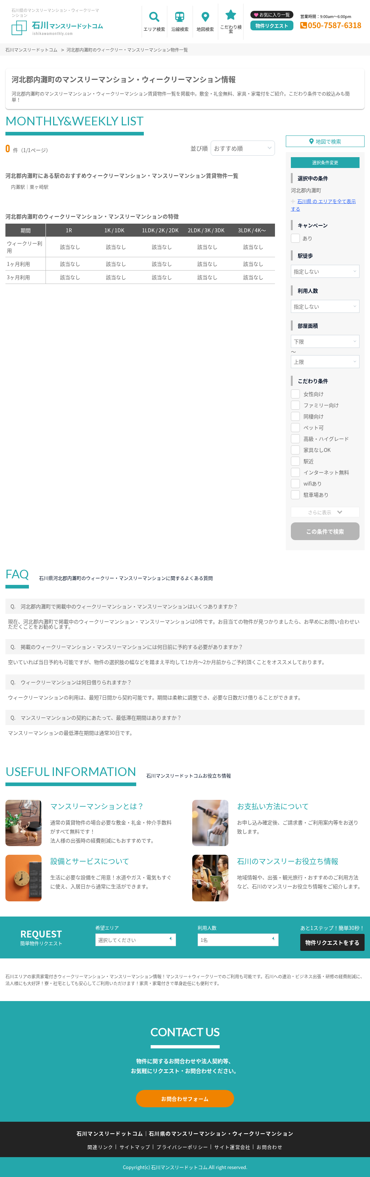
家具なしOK (317, 449)
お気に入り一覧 (274, 15)
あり (307, 238)
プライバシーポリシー (182, 1146)
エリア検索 (154, 29)
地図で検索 (328, 141)
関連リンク (100, 1146)
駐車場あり (316, 494)
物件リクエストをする (332, 942)
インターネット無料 (326, 472)
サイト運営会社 (232, 1146)
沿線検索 (180, 29)
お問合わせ (270, 1146)
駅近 (309, 461)
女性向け (314, 393)
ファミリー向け (321, 405)
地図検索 (205, 29)
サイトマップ (135, 1146)
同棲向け (314, 416)
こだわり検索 (231, 29)
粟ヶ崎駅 (39, 186)
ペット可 (314, 427)
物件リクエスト (271, 25)
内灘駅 (18, 186)
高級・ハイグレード (326, 438)
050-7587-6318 (334, 25)
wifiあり (313, 483)
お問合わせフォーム (185, 1098)
